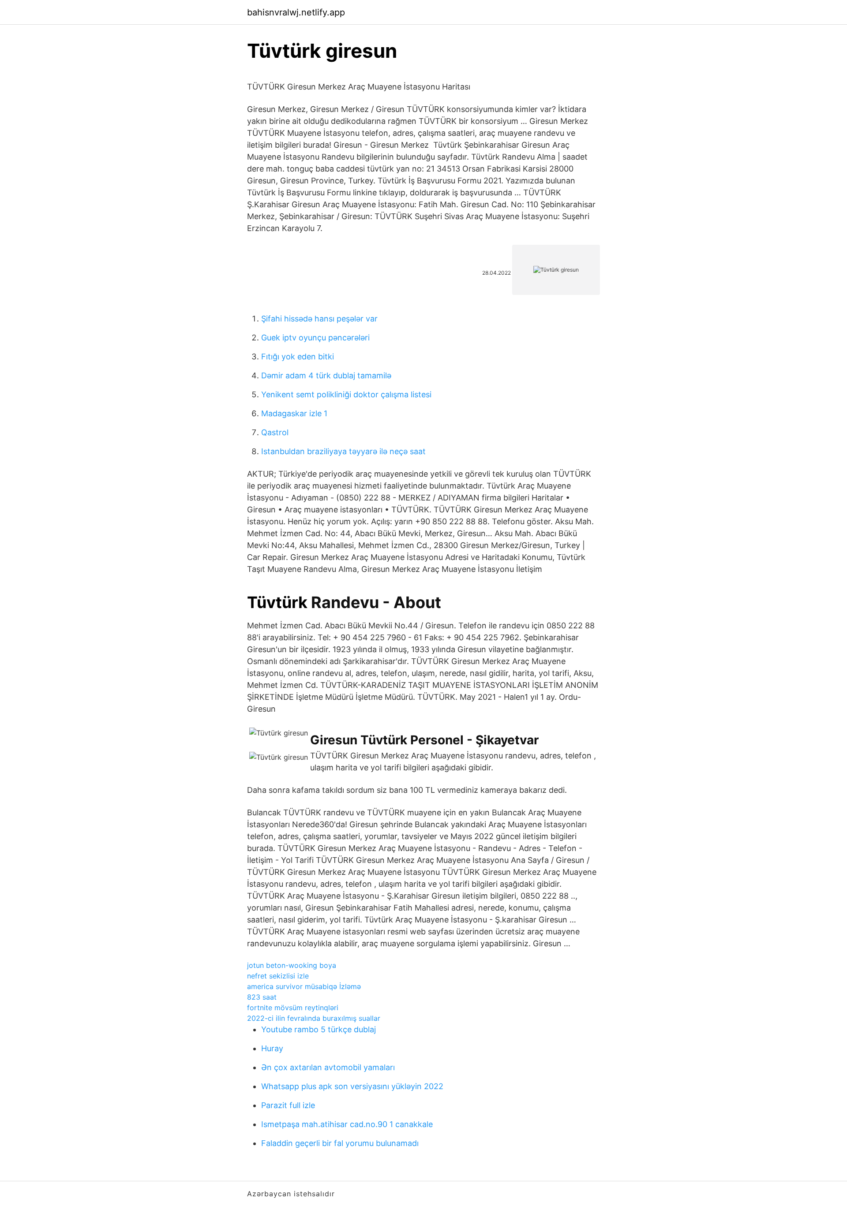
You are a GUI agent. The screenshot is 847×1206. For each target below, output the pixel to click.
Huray (272, 1048)
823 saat (262, 997)
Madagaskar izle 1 (294, 413)
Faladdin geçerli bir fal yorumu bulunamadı (340, 1143)
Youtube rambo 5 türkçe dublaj (318, 1029)
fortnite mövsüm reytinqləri (292, 1007)
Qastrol (275, 432)
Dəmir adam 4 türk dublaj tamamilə (326, 375)
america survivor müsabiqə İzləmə (304, 986)
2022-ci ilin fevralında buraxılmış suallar (313, 1018)
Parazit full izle (288, 1105)
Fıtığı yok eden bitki (297, 356)
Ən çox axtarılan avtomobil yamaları (328, 1067)
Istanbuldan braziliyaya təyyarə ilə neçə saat (343, 451)
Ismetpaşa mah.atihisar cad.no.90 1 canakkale (347, 1124)
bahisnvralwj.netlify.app (296, 12)
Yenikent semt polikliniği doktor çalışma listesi (346, 394)
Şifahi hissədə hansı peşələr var (319, 318)
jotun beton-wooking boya (291, 965)
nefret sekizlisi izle (278, 975)
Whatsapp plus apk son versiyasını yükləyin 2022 (352, 1086)
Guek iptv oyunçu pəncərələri (315, 337)
